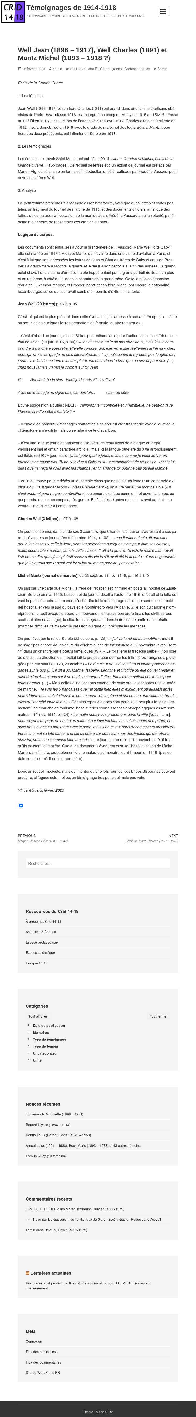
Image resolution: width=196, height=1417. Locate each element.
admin (57, 68)
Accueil (155, 1219)
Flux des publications (42, 1351)
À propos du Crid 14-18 (43, 921)
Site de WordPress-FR (43, 1372)
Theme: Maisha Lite (98, 1412)
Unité (37, 1060)
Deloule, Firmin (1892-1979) (65, 1229)
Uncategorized (45, 1053)
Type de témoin (45, 1046)
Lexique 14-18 (37, 963)
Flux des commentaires (43, 1362)
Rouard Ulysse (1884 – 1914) (48, 1124)
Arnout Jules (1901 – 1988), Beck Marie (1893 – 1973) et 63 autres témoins (83, 1145)
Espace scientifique (40, 952)
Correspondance (137, 68)
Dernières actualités (50, 1273)
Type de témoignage (49, 1039)
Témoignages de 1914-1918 (71, 8)
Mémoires (41, 1032)
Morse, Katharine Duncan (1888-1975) (95, 1209)
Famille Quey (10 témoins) (46, 1155)
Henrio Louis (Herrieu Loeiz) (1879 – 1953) (58, 1134)
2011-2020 (78, 68)
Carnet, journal (111, 68)
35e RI (93, 68)
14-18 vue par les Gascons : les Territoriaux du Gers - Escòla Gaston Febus (83, 1219)
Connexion (34, 1341)
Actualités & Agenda (41, 931)
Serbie (162, 68)
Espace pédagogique (42, 942)
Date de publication (49, 1025)
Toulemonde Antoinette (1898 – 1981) (54, 1114)
